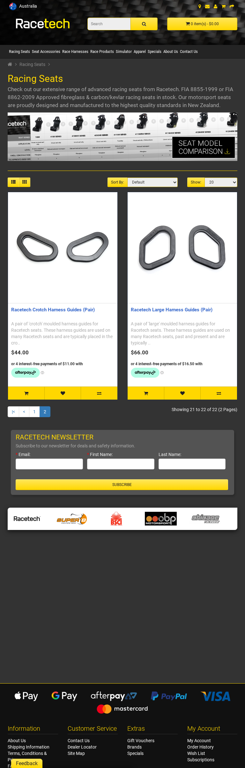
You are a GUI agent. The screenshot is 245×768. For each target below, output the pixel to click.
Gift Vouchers (140, 740)
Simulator (124, 51)
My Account (199, 740)
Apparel (140, 51)
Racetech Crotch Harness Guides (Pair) (53, 310)
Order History (200, 747)
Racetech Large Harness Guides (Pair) (171, 310)
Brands (134, 747)
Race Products (102, 51)
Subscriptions (200, 759)
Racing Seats (19, 51)
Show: (196, 182)
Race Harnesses (75, 51)
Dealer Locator (82, 747)
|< (13, 411)
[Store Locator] (199, 6)
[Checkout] (232, 6)
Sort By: (117, 182)
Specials (154, 51)
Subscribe (122, 484)
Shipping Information (28, 747)
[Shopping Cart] (223, 6)
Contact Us (189, 51)
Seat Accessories (46, 51)
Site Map (76, 753)
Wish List (196, 753)
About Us (170, 51)
